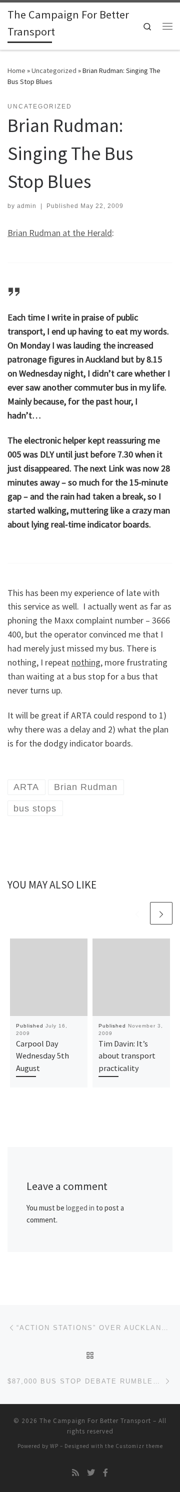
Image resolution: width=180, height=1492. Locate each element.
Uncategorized (54, 70)
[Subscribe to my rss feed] (75, 1472)
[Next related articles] (161, 913)
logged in (80, 1207)
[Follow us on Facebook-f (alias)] (105, 1472)
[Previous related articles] (137, 913)
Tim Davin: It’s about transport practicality (127, 1055)
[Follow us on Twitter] (91, 1472)
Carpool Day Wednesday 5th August (42, 1055)
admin (26, 206)
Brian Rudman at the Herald (60, 232)
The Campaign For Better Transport (95, 1420)
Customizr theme (139, 1446)
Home (17, 70)
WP (54, 1446)
